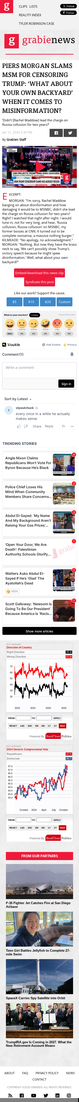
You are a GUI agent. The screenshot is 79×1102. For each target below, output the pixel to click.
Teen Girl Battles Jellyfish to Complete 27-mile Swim (38, 952)
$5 (14, 302)
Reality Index (30, 15)
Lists (33, 6)
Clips (23, 6)
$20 (48, 302)
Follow (70, 13)
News (70, 1073)
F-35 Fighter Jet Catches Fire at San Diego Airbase (38, 905)
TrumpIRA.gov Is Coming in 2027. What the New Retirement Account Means (39, 1044)
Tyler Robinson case (36, 23)
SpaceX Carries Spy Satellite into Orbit (35, 998)
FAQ (25, 1073)
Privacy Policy (47, 1073)
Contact (39, 1079)
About (9, 1073)
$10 (31, 302)
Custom (64, 302)
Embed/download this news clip (39, 273)
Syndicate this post (39, 282)
